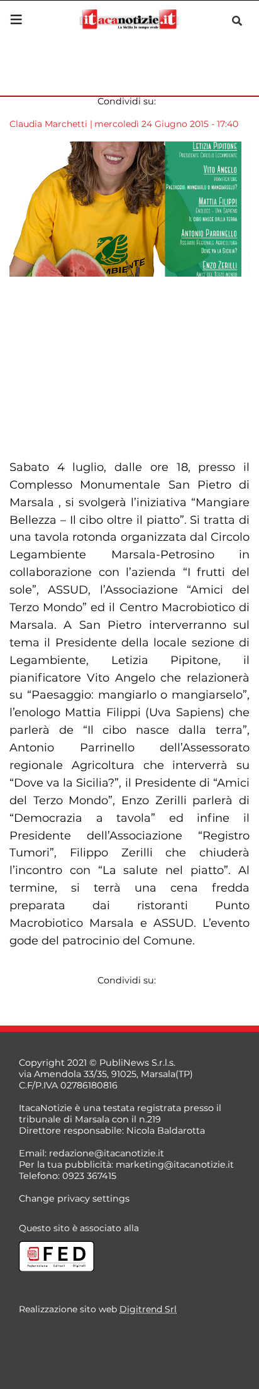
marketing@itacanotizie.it (175, 1164)
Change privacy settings (74, 1198)
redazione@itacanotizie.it (106, 1153)
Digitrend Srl (148, 1309)
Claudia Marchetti (48, 124)
